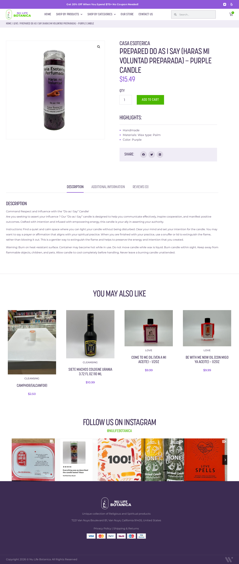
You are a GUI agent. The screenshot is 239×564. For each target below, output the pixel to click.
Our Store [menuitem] (127, 14)
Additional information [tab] (108, 188)
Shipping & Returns (126, 528)
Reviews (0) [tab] (140, 188)
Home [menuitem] (47, 14)
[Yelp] (231, 4)
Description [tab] (75, 188)
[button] (99, 47)
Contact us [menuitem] (146, 14)
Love (15, 23)
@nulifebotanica (119, 431)
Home (9, 23)
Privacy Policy (102, 528)
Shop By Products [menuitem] (67, 14)
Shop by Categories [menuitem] (100, 14)
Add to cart (150, 100)
